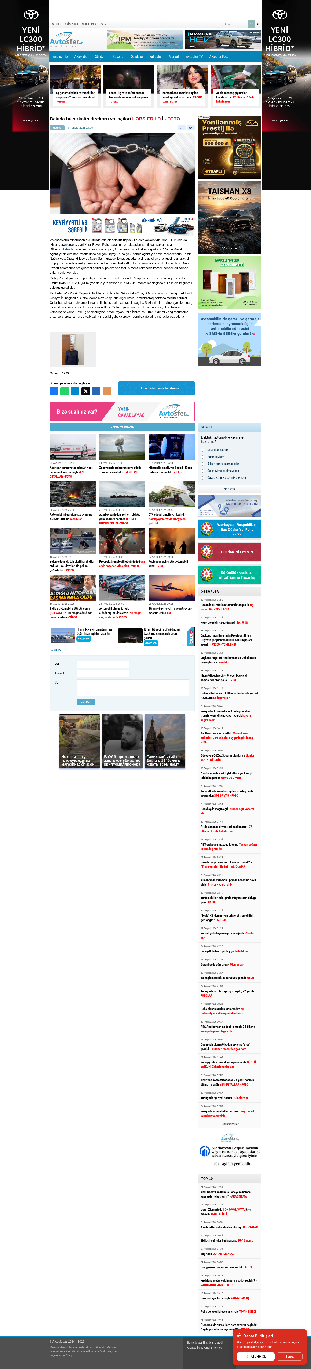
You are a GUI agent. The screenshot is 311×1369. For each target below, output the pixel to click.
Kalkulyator (71, 23)
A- (181, 127)
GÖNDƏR (86, 702)
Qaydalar (137, 56)
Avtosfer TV (194, 56)
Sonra (290, 1356)
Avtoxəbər (81, 58)
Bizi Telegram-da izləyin (160, 388)
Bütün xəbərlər (230, 1124)
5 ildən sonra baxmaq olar (223, 464)
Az (251, 24)
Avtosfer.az (70, 249)
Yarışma (56, 23)
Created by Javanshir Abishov (204, 1347)
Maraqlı (174, 58)
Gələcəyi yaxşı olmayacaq (223, 471)
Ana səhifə (60, 56)
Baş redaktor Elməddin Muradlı (205, 1342)
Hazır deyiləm (215, 457)
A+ (191, 127)
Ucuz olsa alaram (217, 450)
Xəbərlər (118, 56)
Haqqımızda (89, 23)
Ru (257, 24)
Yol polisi (155, 56)
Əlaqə (103, 23)
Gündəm (100, 58)
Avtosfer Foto (219, 56)
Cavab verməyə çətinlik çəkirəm (226, 478)
